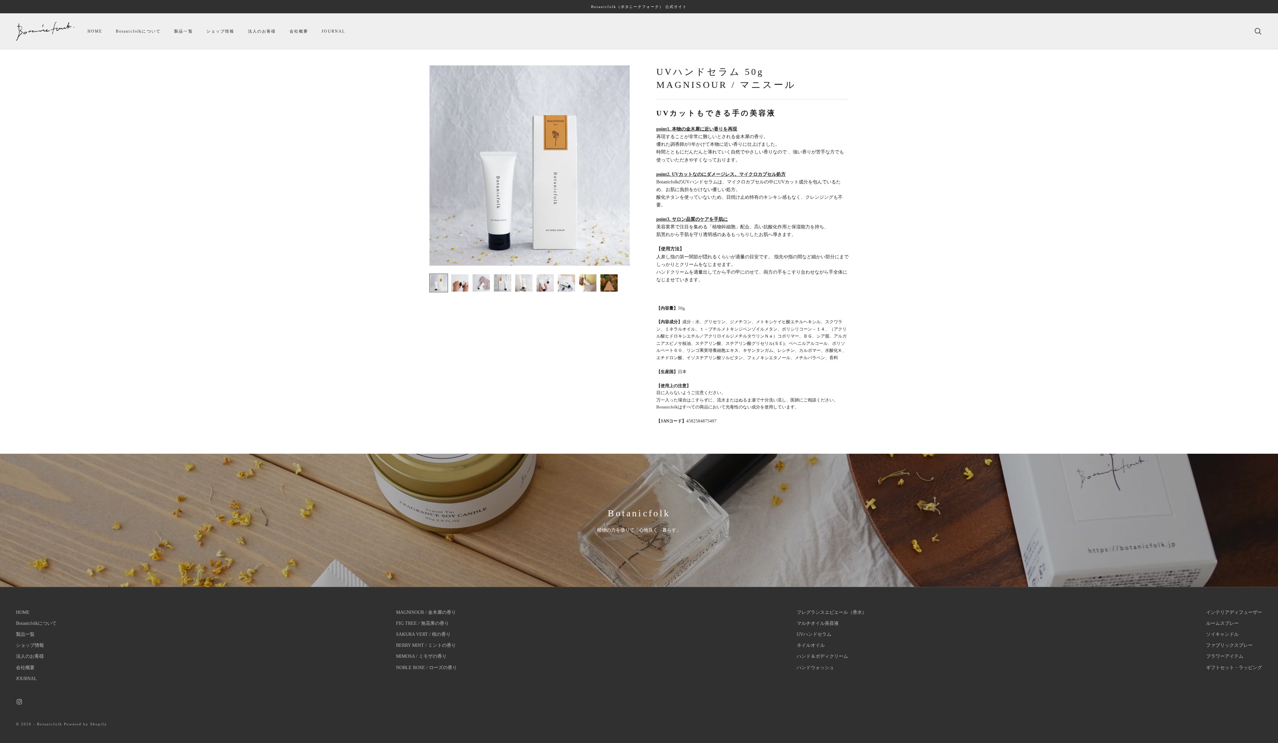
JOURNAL (333, 31)
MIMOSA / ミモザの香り (421, 656)
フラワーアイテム (1224, 656)
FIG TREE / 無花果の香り (422, 623)
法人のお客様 (262, 31)
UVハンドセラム (814, 634)
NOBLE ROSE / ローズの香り (426, 667)
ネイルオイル (811, 645)
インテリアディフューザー (1234, 612)
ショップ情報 (220, 31)
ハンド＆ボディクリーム (822, 656)
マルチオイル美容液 (818, 623)
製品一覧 (183, 31)
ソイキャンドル (1222, 634)
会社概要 (299, 31)
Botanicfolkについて (138, 31)
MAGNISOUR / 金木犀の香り (426, 612)
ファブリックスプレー (1229, 645)
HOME (95, 31)
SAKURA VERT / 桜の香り (423, 634)
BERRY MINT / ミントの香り (426, 645)
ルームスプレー (1222, 623)
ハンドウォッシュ (815, 667)
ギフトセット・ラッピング (1234, 667)
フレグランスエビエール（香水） (832, 612)
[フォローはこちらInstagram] (19, 701)
